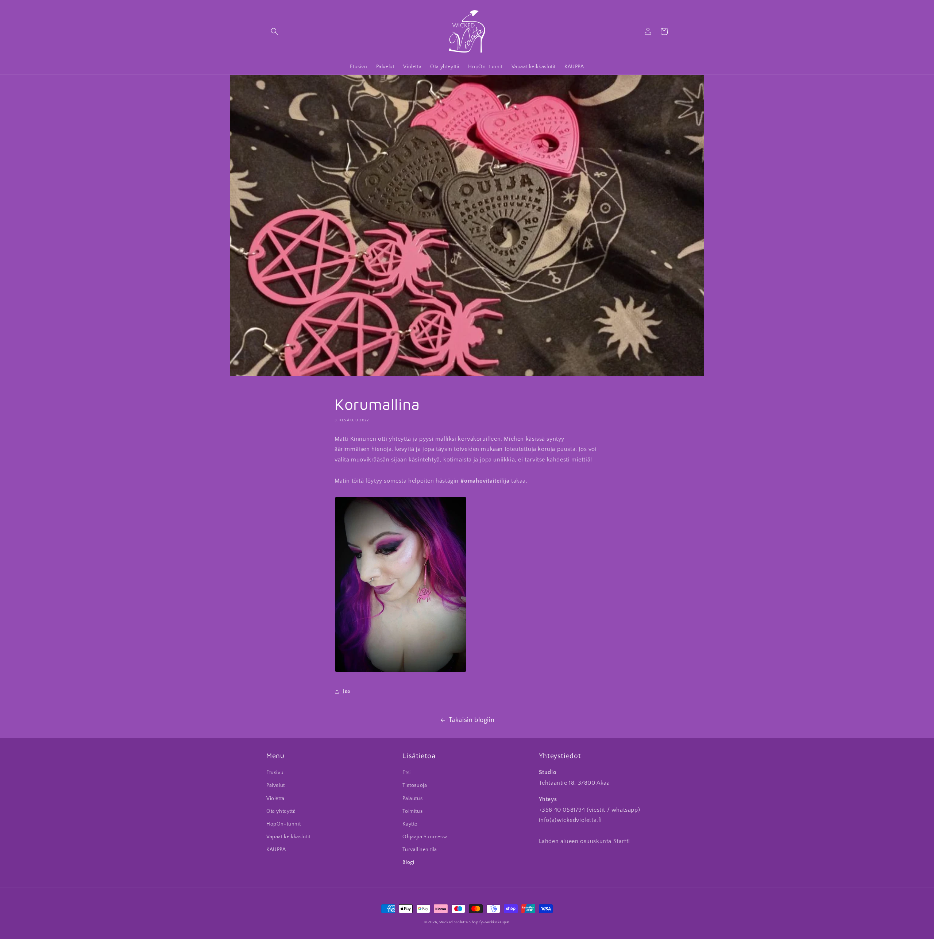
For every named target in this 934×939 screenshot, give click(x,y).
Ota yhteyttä (281, 811)
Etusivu (274, 773)
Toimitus (412, 811)
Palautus (412, 798)
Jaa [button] (346, 691)
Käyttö (410, 824)
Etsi (406, 773)
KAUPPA (276, 850)
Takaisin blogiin (472, 720)
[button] (274, 31)
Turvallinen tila (419, 850)
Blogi (408, 862)
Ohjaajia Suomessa (425, 837)
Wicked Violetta (453, 922)
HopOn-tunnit (283, 824)
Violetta (275, 798)
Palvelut (275, 785)
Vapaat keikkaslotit (288, 837)
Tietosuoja (414, 785)
